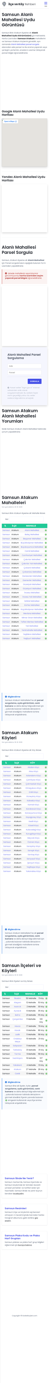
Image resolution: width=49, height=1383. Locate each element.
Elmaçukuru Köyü (33, 788)
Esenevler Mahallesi (32, 580)
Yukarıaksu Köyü (33, 871)
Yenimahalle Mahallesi (32, 630)
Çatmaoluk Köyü (33, 783)
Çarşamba (17, 1019)
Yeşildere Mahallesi (32, 634)
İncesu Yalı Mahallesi (31, 596)
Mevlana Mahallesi (31, 613)
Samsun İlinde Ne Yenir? (19, 1178)
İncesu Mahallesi (31, 592)
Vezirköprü (17, 1058)
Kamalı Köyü (33, 804)
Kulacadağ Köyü (33, 829)
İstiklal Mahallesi (31, 601)
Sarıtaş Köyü (33, 854)
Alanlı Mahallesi (32, 530)
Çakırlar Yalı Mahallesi (32, 563)
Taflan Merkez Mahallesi (32, 621)
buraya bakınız (25, 1245)
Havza (17, 1026)
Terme (17, 1054)
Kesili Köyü (33, 821)
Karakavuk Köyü (33, 808)
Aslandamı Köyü (33, 775)
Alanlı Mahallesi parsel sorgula (25, 44)
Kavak (17, 1030)
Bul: (6, 519)
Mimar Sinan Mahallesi (32, 617)
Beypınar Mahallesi (32, 538)
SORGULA (34, 381)
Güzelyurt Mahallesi (32, 588)
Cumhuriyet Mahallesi (32, 555)
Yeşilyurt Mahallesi (31, 638)
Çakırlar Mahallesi (32, 559)
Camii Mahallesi (32, 551)
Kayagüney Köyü (33, 817)
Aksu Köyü (33, 771)
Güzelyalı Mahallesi (32, 584)
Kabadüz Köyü (33, 800)
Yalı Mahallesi (32, 626)
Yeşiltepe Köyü (33, 867)
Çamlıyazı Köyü (33, 779)
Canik (17, 1073)
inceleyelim (18, 1193)
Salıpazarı (17, 1045)
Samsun (6, 530)
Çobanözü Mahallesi (31, 571)
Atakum (17, 1069)
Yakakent (17, 1065)
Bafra (17, 1015)
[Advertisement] (24, 81)
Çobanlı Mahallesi (32, 567)
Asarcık (17, 1006)
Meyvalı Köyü (33, 838)
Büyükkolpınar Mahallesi (32, 542)
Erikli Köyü (33, 792)
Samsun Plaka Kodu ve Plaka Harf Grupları (22, 1237)
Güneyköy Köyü (33, 796)
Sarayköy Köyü (33, 846)
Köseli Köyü (33, 825)
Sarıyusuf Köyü (33, 858)
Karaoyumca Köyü (33, 813)
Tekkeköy (17, 1049)
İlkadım (17, 998)
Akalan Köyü (33, 767)
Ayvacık (17, 1010)
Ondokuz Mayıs (17, 1040)
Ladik (17, 1034)
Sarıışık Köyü (33, 850)
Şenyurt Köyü (33, 862)
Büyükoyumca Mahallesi (32, 547)
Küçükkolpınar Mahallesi (32, 609)
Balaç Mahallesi (32, 534)
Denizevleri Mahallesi (32, 576)
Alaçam (17, 1002)
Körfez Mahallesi (31, 605)
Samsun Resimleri (15, 1208)
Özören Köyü (33, 842)
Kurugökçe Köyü (33, 833)
